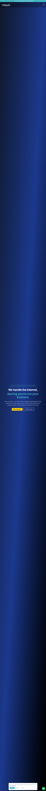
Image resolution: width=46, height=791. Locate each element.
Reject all (17, 787)
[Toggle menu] (44, 5)
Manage (22, 787)
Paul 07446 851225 (29, 1)
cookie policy (13, 785)
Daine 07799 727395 (21, 1)
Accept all (12, 787)
